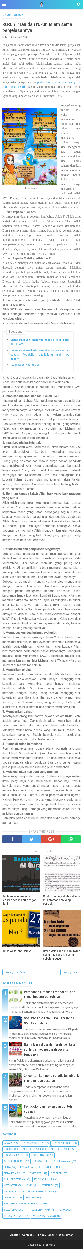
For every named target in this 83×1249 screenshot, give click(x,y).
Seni (44, 1203)
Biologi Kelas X (32, 1149)
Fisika (7, 1167)
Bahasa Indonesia (32, 1143)
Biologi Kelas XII (14, 1155)
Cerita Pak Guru (13, 1161)
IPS (52, 1179)
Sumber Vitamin (40, 1209)
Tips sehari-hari (13, 1215)
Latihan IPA (47, 1185)
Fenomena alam (61, 1161)
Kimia (29, 1185)
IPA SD (37, 1179)
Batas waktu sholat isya (25, 365)
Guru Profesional (15, 1179)
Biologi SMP (39, 1155)
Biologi (8, 1149)
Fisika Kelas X (28, 1167)
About (14, 1234)
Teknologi (65, 1209)
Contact (27, 1234)
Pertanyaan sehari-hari (18, 1203)
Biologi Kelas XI (60, 1149)
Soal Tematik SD (13, 1209)
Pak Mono (50, 1244)
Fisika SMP (35, 1173)
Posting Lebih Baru (15, 972)
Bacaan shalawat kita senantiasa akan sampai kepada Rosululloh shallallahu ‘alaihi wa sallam (39, 354)
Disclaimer (66, 1234)
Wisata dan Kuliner (44, 1215)
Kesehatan (10, 1185)
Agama (8, 1143)
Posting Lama (70, 972)
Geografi (56, 1173)
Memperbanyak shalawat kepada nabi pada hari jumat (39, 342)
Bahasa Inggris (62, 1143)
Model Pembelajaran (41, 1191)
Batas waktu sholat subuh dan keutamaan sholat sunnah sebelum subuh (61, 954)
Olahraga (10, 1197)
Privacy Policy (45, 1234)
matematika (11, 1191)
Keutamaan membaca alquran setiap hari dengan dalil (19, 900)
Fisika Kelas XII (12, 1173)
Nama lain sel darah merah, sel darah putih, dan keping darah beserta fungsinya (50, 1049)
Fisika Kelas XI (53, 1167)
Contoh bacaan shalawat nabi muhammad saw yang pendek (61, 900)
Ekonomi (38, 1161)
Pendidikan (32, 1197)
